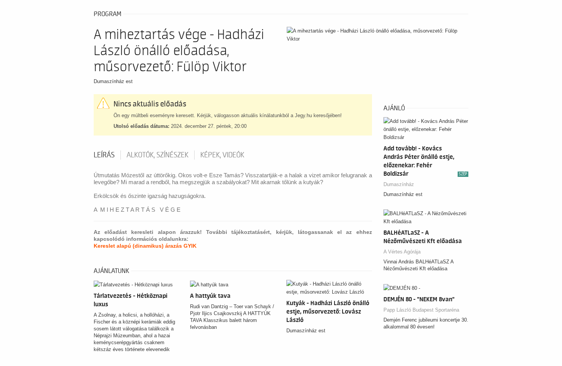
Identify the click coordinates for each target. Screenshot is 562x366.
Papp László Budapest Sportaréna (421, 310)
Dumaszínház (398, 184)
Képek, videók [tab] (222, 155)
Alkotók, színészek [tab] (157, 155)
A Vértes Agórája (402, 252)
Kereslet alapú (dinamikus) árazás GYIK (145, 246)
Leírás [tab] (104, 155)
